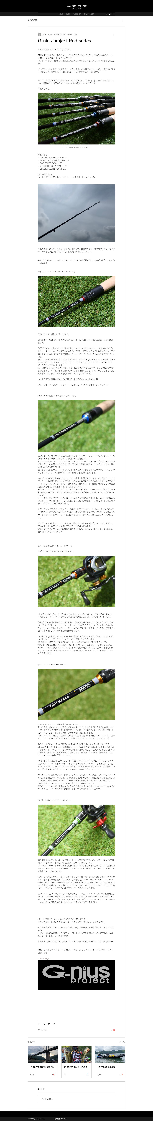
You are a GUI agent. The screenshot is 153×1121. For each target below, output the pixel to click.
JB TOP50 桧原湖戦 (106, 1067)
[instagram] (107, 14)
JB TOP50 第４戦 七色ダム (76, 1067)
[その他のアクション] (114, 34)
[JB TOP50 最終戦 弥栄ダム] (43, 1054)
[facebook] (113, 14)
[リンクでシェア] (54, 1024)
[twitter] (110, 14)
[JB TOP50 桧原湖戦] (110, 1054)
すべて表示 (121, 1042)
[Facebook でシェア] (39, 1024)
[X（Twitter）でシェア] (44, 1024)
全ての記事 (32, 20)
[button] (123, 20)
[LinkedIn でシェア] (49, 1024)
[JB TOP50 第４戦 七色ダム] (77, 1054)
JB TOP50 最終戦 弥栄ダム (42, 1067)
